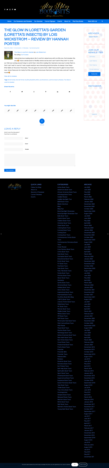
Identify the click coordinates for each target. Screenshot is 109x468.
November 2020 (89, 321)
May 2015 (87, 452)
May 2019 (87, 364)
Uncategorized (62, 392)
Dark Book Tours (62, 254)
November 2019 (89, 349)
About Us (34, 189)
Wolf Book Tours (62, 404)
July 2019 (87, 359)
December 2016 (89, 433)
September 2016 (89, 437)
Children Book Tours (64, 221)
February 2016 (88, 445)
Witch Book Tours (63, 402)
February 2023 (88, 256)
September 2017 (89, 411)
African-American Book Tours (67, 192)
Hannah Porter (20, 79)
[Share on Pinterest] (46, 91)
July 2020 (87, 330)
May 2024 (87, 221)
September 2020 (89, 325)
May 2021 (87, 306)
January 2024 (88, 230)
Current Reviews (36, 194)
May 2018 (87, 392)
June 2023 (87, 247)
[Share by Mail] (69, 91)
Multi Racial (61, 325)
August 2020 (88, 328)
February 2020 (88, 342)
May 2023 (87, 249)
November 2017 (89, 406)
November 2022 (89, 263)
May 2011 (87, 454)
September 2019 (89, 354)
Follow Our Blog (36, 187)
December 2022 (89, 261)
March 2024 (88, 225)
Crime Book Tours (63, 252)
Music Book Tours (63, 328)
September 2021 (89, 297)
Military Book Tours (63, 313)
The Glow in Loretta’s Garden (24, 52)
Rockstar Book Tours (64, 361)
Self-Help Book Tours (64, 368)
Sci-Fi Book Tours (63, 366)
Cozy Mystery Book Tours (65, 249)
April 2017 (87, 423)
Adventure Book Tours (64, 189)
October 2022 (88, 266)
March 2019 (88, 368)
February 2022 (88, 285)
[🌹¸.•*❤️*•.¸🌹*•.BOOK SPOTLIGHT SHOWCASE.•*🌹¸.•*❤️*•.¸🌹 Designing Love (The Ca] (91, 110)
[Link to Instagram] (10, 9)
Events (33, 197)
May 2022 (87, 278)
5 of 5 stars (24, 55)
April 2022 (87, 280)
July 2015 (87, 449)
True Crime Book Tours (64, 390)
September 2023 (89, 240)
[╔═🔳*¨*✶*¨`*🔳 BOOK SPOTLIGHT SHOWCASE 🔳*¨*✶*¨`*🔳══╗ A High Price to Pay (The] (91, 97)
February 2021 (88, 313)
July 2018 (87, 387)
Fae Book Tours (62, 266)
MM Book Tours (62, 316)
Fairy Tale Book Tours (64, 271)
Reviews (26, 48)
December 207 (89, 457)
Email (26, 143)
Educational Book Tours (65, 259)
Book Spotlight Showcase (65, 211)
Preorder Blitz (62, 352)
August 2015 (88, 447)
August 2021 (88, 299)
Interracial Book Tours (64, 294)
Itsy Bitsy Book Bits (30, 79)
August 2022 (88, 271)
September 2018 (89, 383)
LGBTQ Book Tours (63, 299)
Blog (58, 206)
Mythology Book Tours (64, 333)
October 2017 (88, 409)
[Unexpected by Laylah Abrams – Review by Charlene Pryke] (44, 110)
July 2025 (87, 187)
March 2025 (88, 197)
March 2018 (88, 397)
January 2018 (88, 402)
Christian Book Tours (64, 223)
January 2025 (88, 201)
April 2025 (87, 194)
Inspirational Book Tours (65, 292)
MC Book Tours (62, 306)
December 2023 (89, 232)
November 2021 (89, 292)
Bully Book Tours (62, 216)
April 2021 (87, 309)
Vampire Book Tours (64, 395)
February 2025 (88, 199)
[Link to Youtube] (15, 9)
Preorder (60, 349)
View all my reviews (10, 76)
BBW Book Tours (63, 201)
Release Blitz (61, 356)
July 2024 (87, 216)
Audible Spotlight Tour (64, 199)
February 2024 (88, 228)
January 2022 (88, 287)
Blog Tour (60, 209)
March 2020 (88, 340)
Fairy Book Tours (62, 268)
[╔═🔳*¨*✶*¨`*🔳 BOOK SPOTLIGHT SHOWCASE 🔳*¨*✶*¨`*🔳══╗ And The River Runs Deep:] (91, 91)
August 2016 (88, 440)
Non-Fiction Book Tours (65, 340)
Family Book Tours (63, 273)
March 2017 (88, 426)
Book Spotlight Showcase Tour (67, 213)
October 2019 (88, 352)
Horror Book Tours (63, 290)
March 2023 (88, 254)
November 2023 (89, 235)
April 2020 (87, 337)
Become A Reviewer (37, 192)
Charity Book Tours (63, 218)
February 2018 (88, 399)
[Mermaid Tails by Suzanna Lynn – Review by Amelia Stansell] (1, 234)
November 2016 (89, 435)
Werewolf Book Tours (64, 397)
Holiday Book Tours (63, 287)
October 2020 (88, 323)
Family (13, 79)
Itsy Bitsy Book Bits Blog (65, 297)
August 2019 (88, 356)
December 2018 (89, 375)
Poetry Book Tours (63, 347)
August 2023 (88, 242)
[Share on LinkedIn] (57, 91)
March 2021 (88, 311)
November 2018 (89, 378)
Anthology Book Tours (64, 194)
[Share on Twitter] (22, 91)
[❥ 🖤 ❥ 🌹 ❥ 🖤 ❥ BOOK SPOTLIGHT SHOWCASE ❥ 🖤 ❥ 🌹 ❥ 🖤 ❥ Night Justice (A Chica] (97, 91)
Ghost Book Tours (63, 278)
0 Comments (17, 48)
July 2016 (87, 442)
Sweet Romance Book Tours (66, 383)
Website (27, 149)
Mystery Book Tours (64, 330)
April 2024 (87, 223)
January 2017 (88, 430)
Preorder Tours (62, 354)
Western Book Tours (64, 399)
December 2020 (89, 318)
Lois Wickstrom (41, 52)
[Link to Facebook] (4, 9)
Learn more (83, 464)
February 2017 (88, 428)
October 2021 (88, 294)
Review (61, 79)
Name (27, 138)
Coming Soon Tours (63, 235)
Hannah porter (35, 48)
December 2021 (89, 290)
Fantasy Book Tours (64, 275)
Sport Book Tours (63, 373)
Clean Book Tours (63, 225)
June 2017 (87, 418)
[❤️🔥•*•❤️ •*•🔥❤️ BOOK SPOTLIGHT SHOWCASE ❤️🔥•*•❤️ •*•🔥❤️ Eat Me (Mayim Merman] (97, 110)
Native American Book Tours (66, 335)
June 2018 (87, 390)
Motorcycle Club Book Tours (66, 321)
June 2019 (87, 361)
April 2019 (87, 366)
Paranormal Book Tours (65, 345)
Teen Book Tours (62, 385)
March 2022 (88, 282)
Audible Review (62, 197)
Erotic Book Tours (63, 261)
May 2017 (87, 421)
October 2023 (88, 237)
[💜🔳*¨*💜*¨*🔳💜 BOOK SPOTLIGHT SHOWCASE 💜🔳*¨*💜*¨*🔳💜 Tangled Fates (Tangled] (97, 103)
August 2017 (88, 414)
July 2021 (87, 302)
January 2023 (88, 259)
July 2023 (87, 244)
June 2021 (87, 304)
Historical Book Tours (64, 285)
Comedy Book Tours (64, 230)
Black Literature (62, 204)
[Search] (102, 21)
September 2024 (89, 211)
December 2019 (89, 347)
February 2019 (88, 371)
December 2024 (89, 204)
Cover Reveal (61, 247)
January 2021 (88, 316)
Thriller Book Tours (63, 387)
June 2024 (87, 218)
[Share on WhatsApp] (34, 91)
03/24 (9, 79)
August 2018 (88, 385)
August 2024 (88, 213)
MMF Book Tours (62, 318)
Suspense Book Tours (64, 380)
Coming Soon (61, 232)
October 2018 (88, 380)
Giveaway (60, 280)
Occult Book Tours (63, 342)
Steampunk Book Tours (65, 375)
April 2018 (87, 395)
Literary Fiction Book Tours (66, 302)
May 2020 (87, 335)
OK (74, 464)
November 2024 (89, 206)
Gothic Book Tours (63, 282)
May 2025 (87, 192)
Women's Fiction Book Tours (66, 406)
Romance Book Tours (64, 364)
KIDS (37, 79)
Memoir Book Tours (63, 309)
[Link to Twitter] (7, 9)
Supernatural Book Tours (65, 378)
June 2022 (87, 275)
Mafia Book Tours (63, 304)
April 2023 (87, 252)
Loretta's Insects (54, 79)
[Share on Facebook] (10, 91)
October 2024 (88, 209)
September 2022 (89, 268)
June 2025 (87, 189)
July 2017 (87, 416)
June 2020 (87, 333)
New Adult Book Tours (64, 337)
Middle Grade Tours (63, 311)
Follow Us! (94, 114)
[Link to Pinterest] (12, 9)
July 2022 (87, 273)
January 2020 (88, 345)
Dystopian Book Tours (64, 256)
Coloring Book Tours (64, 228)
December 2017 (89, 404)
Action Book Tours (63, 187)
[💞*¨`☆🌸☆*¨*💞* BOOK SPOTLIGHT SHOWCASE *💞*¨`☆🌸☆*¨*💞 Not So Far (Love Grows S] (91, 103)
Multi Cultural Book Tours (65, 323)
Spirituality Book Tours (64, 371)
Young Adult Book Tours (65, 409)
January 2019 (88, 373)
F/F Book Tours (62, 263)
